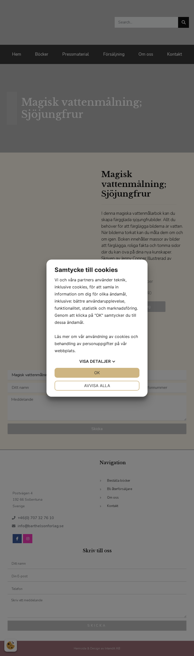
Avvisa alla (97, 385)
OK (97, 372)
